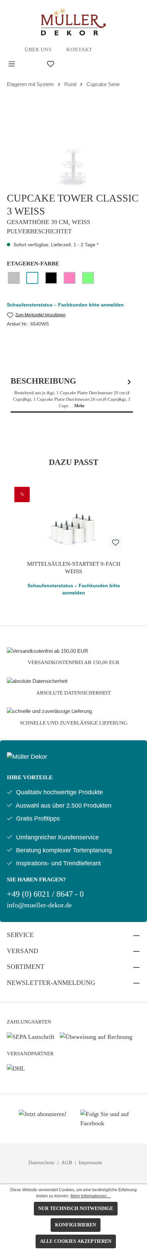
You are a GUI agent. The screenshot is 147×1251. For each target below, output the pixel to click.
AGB (67, 1162)
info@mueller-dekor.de (39, 905)
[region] (73, 147)
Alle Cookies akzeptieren (75, 1241)
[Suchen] (31, 64)
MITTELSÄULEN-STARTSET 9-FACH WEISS (73, 568)
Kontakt (79, 49)
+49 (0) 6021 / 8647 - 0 (45, 894)
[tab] (72, 393)
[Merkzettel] (50, 64)
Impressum (90, 1162)
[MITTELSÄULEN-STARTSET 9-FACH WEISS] (73, 521)
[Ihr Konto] (70, 64)
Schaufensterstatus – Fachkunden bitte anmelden (65, 304)
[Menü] (11, 64)
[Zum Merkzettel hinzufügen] (115, 543)
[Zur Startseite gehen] (73, 22)
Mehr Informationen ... (90, 1196)
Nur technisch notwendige (75, 1208)
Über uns (38, 49)
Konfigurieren (75, 1224)
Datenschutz (42, 1162)
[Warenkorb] (85, 64)
